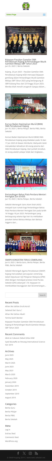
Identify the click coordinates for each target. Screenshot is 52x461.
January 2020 (10, 382)
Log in (7, 429)
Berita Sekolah (24, 66)
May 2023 (9, 370)
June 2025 (9, 355)
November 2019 (12, 386)
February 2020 (11, 378)
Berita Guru (21, 262)
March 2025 (10, 363)
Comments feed (12, 437)
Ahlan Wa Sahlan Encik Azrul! (17, 306)
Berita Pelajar (23, 128)
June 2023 (9, 366)
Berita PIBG (34, 128)
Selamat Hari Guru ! (13, 310)
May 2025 (9, 359)
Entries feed (10, 433)
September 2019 (12, 393)
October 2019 (11, 390)
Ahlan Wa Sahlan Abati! (15, 314)
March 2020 (10, 374)
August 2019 (10, 397)
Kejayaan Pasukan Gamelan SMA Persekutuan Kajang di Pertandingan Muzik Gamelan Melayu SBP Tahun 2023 (25, 61)
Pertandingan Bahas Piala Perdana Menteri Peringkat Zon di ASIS (25, 195)
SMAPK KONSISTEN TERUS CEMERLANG (23, 260)
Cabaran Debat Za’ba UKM (23, 338)
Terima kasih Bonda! (13, 318)
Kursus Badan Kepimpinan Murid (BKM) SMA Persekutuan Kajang (24, 125)
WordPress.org (11, 441)
